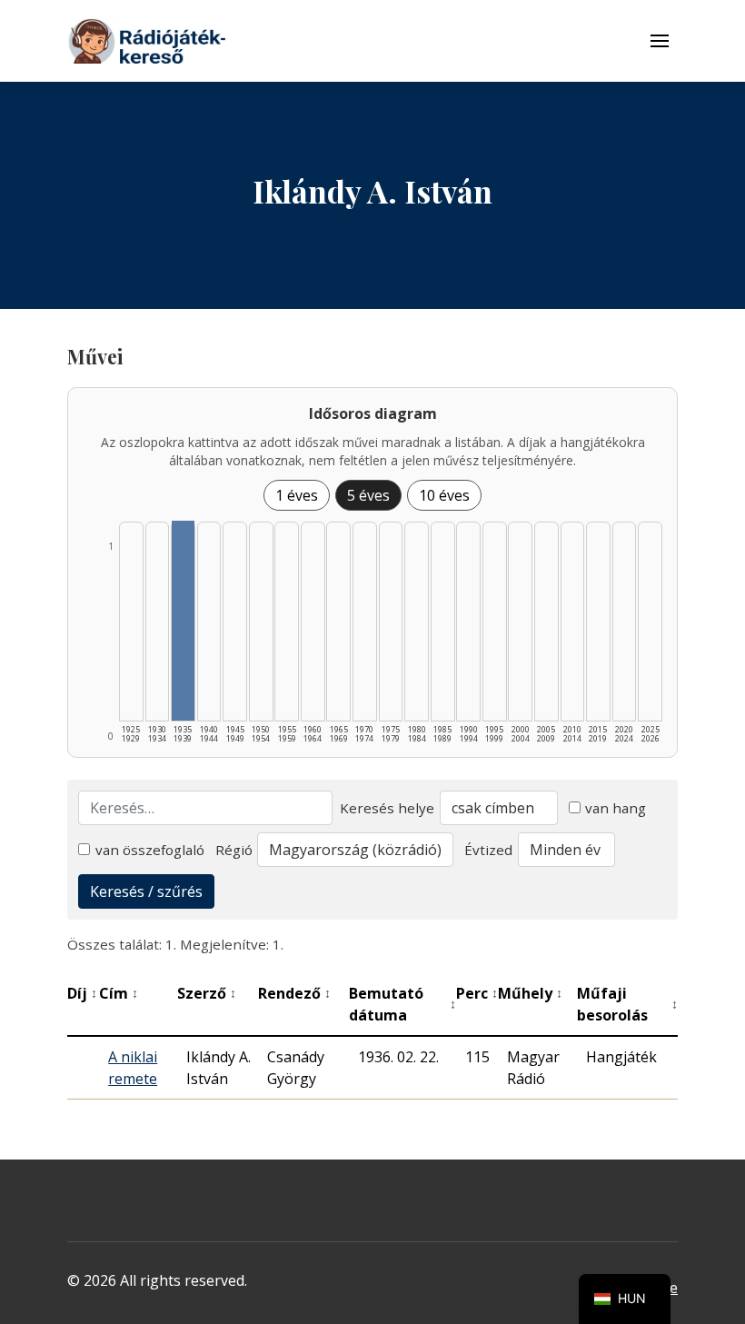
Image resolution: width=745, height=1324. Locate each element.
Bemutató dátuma (402, 1004)
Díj (82, 993)
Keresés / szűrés (146, 891)
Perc (477, 993)
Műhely (530, 993)
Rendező (294, 993)
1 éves (296, 495)
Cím (118, 993)
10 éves (444, 495)
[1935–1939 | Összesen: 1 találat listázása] (183, 621)
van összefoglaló (149, 850)
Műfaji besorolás (627, 1004)
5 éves (368, 495)
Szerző (206, 993)
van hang (615, 808)
